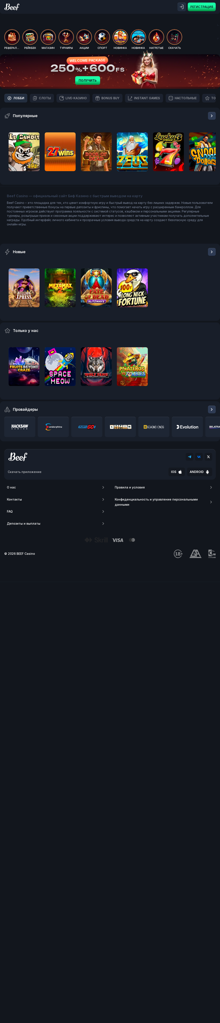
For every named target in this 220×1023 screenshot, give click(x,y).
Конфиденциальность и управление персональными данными (156, 502)
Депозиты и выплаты (23, 523)
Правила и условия (130, 487)
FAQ (10, 511)
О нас (11, 487)
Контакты (14, 499)
